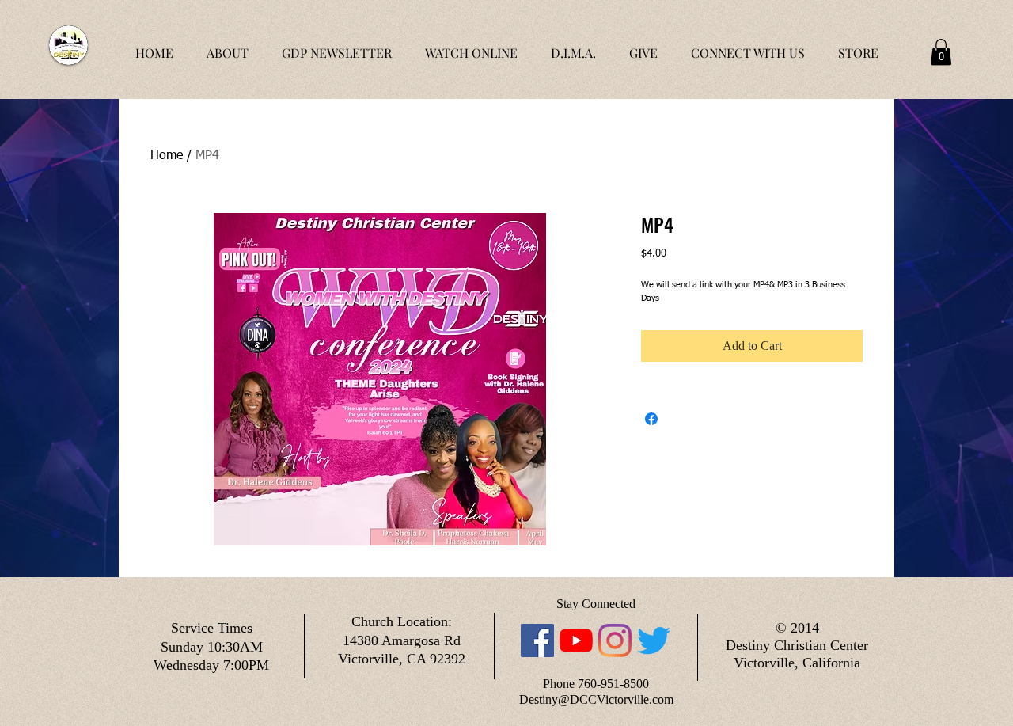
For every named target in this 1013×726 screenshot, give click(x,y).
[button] (941, 52)
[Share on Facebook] (651, 418)
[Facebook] (537, 640)
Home (166, 156)
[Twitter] (653, 640)
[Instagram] (615, 640)
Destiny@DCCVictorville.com (596, 699)
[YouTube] (576, 640)
